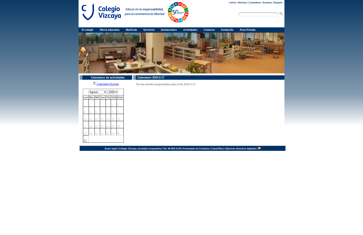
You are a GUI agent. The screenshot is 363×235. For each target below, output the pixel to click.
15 (112, 118)
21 (107, 126)
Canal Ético (217, 148)
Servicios (149, 29)
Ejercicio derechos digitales (241, 148)
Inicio (233, 2)
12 (96, 118)
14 (107, 118)
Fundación (227, 29)
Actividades (190, 29)
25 (90, 133)
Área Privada (247, 29)
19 (96, 126)
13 (102, 118)
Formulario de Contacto (196, 148)
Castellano (255, 2)
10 (85, 118)
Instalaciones (169, 29)
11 (90, 118)
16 (118, 118)
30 (118, 133)
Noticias (242, 2)
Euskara (267, 2)
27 (102, 133)
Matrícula (131, 29)
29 (112, 133)
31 (85, 140)
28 (107, 133)
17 (85, 126)
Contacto (209, 29)
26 (96, 133)
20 (102, 126)
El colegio (87, 29)
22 (112, 126)
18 (90, 126)
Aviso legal (111, 148)
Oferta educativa (110, 29)
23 (118, 126)
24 (85, 133)
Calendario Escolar (107, 84)
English (278, 2)
